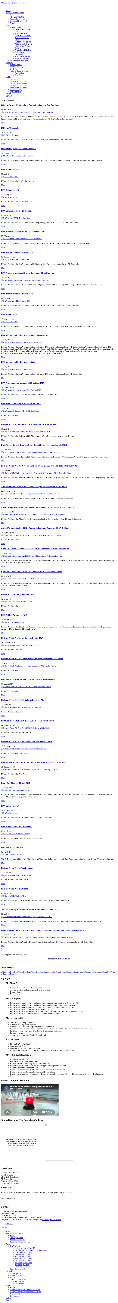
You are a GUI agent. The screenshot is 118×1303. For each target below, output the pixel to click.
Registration (16, 3)
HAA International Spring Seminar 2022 (18, 362)
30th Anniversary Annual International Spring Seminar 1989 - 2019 (30, 910)
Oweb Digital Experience (51, 1220)
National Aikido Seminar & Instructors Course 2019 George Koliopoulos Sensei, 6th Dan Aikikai (42, 930)
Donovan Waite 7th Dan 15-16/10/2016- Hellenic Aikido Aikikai (27, 721)
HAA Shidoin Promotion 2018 (14, 615)
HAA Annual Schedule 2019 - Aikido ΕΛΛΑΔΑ (21, 404)
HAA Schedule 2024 (10, 169)
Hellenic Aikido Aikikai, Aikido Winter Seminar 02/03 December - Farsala (32, 659)
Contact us (9, 1224)
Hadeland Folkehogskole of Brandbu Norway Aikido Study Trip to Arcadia (33, 762)
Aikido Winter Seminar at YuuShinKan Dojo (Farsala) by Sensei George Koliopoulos (37, 507)
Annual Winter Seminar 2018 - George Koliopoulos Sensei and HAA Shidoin (34, 487)
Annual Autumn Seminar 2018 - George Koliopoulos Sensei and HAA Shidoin (34, 528)
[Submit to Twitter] (108, 972)
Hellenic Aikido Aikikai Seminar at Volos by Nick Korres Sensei (28, 424)
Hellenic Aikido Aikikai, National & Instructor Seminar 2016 (26, 742)
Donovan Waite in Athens (12, 847)
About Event (5, 3)
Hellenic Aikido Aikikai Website (14, 889)
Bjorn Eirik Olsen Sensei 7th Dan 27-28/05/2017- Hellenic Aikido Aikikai (31, 572)
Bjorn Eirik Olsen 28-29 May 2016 (15, 783)
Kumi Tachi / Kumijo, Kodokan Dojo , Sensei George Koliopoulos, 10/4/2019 (34, 445)
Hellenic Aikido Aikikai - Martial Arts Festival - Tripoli (23, 700)
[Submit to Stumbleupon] (74, 972)
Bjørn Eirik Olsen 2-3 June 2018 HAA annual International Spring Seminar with (35, 549)
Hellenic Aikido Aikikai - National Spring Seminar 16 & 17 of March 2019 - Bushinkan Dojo (40, 466)
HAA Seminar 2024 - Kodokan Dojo (16, 211)
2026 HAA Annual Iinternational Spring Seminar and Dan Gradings (30, 105)
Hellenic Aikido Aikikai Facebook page (18, 868)
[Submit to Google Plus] (56, 972)
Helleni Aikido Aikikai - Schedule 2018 (17, 594)
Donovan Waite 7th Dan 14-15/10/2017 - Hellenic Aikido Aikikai (28, 679)
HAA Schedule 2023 (10, 190)
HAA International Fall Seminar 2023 (17, 252)
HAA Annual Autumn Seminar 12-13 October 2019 (22, 383)
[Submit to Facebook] (38, 972)
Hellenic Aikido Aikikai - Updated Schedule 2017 (22, 638)
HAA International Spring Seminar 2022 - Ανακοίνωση (24, 335)
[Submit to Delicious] (9, 972)
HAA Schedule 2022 (10, 314)
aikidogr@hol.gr (8, 1213)
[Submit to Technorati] (92, 972)
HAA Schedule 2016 (10, 806)
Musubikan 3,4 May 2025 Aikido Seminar (18, 149)
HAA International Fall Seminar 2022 (17, 294)
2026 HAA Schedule (10, 128)
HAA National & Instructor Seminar (16, 827)
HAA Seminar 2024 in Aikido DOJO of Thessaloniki (23, 232)
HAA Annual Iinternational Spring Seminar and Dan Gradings (27, 273)
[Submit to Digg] (23, 972)
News (24, 3)
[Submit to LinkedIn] (9, 974)
